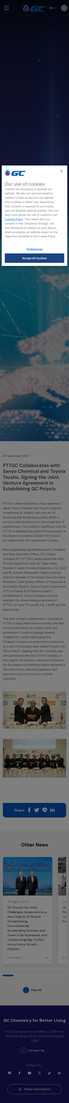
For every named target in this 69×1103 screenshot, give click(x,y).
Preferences (35, 249)
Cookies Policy (14, 219)
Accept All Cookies (34, 258)
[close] (62, 171)
